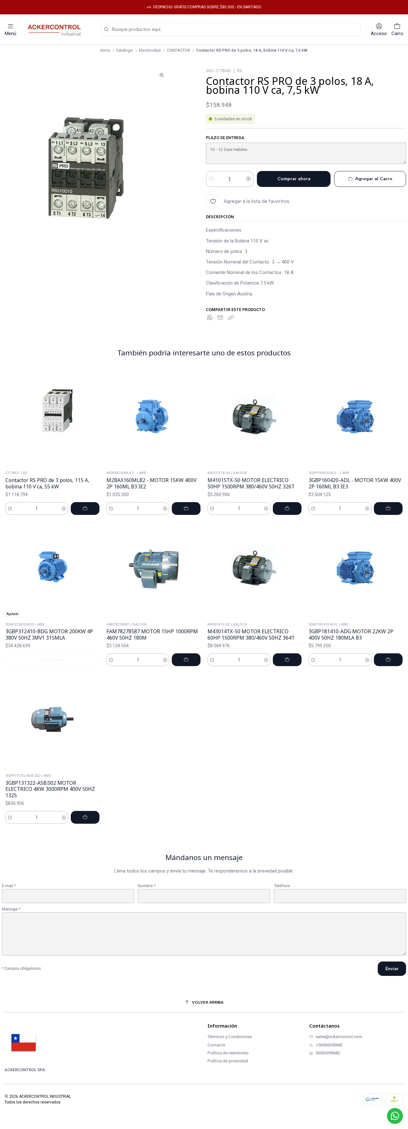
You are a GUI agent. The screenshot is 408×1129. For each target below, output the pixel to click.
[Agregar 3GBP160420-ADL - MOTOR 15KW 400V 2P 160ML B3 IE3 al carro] (388, 508)
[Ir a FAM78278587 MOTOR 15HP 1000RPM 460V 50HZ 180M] (153, 569)
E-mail (9, 886)
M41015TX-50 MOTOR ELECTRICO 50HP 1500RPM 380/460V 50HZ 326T (251, 483)
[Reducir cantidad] (211, 179)
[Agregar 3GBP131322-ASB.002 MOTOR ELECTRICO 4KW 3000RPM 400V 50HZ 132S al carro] (85, 817)
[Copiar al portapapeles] (231, 318)
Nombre (147, 886)
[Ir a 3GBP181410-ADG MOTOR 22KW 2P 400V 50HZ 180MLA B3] (355, 569)
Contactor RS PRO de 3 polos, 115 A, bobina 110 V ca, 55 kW (47, 483)
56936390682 (328, 1053)
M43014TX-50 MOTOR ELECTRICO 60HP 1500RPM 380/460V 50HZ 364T (251, 634)
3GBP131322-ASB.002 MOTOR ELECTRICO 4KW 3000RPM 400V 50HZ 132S (50, 789)
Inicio (105, 50)
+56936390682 (329, 1045)
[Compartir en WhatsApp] (210, 318)
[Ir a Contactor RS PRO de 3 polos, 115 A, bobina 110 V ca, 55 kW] (52, 417)
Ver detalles (52, 659)
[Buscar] (106, 29)
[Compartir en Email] (220, 318)
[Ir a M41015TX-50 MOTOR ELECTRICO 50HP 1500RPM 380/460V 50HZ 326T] (254, 417)
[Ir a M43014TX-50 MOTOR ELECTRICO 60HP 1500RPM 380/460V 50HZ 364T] (254, 569)
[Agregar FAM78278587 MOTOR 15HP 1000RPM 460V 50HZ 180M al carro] (186, 659)
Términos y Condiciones (230, 1036)
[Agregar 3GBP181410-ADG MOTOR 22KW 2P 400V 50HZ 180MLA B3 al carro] (388, 659)
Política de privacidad (228, 1060)
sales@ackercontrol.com (339, 1036)
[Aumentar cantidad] (248, 179)
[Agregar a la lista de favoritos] (96, 418)
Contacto (216, 1045)
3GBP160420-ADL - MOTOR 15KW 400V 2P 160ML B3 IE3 (355, 483)
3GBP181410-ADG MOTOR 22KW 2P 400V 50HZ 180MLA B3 (351, 634)
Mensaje (11, 909)
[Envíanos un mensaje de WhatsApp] (395, 1116)
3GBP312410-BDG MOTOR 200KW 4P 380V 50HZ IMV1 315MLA (49, 634)
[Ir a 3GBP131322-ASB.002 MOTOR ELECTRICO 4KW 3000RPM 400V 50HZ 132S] (52, 720)
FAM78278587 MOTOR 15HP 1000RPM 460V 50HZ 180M (152, 634)
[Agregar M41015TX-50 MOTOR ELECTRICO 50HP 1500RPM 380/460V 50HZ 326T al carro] (287, 508)
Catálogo (124, 50)
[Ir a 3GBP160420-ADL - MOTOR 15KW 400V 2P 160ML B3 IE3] (355, 417)
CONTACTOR (178, 50)
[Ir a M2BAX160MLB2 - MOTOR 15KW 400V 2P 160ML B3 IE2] (153, 417)
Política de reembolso (228, 1053)
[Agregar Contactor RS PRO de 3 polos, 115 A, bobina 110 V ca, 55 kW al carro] (85, 508)
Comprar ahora (293, 179)
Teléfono (282, 886)
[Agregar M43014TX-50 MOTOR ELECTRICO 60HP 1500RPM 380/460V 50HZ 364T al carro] (287, 659)
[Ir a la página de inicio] (56, 29)
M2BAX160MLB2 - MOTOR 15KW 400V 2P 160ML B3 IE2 (151, 483)
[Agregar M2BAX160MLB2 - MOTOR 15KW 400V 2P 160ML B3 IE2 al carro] (186, 508)
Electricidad (150, 50)
